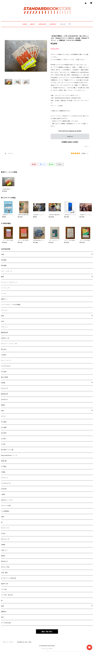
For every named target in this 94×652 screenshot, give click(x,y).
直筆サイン (4, 299)
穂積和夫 (4, 611)
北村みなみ (4, 399)
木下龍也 (4, 466)
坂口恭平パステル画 (7, 450)
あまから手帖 (5, 567)
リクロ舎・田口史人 (7, 595)
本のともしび (5, 539)
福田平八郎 (4, 584)
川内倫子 (4, 355)
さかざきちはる (6, 366)
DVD (2, 321)
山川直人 (4, 438)
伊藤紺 (3, 544)
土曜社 (3, 494)
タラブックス (5, 528)
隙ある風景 (4, 377)
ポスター (4, 416)
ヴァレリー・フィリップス (9, 344)
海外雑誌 (4, 260)
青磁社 (3, 556)
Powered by (45, 648)
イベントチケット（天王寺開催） (11, 304)
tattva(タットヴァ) (7, 500)
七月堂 (3, 444)
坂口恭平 (4, 433)
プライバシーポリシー (8, 642)
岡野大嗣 (4, 461)
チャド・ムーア (6, 360)
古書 (2, 517)
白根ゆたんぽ (5, 338)
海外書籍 (4, 265)
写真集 (3, 383)
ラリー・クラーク (6, 271)
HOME (25, 24)
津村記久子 (4, 561)
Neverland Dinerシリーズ (9, 455)
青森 (2, 606)
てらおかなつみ (6, 483)
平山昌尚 (4, 422)
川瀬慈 (3, 472)
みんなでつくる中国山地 (8, 578)
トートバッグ (5, 288)
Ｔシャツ (4, 293)
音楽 (2, 411)
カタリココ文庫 (6, 505)
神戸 (2, 617)
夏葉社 (3, 405)
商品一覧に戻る (47, 632)
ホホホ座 (4, 589)
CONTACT (53, 24)
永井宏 (3, 533)
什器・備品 (4, 572)
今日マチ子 (4, 388)
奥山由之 (4, 349)
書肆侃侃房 (4, 332)
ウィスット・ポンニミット (9, 282)
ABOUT (32, 24)
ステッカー (4, 310)
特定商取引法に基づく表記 (24, 642)
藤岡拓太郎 (4, 394)
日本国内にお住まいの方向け (70, 142)
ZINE (2, 254)
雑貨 (2, 277)
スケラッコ (4, 477)
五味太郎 (4, 489)
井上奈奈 (4, 371)
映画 (2, 316)
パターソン (4, 327)
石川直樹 (4, 427)
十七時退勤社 (5, 511)
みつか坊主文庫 (6, 623)
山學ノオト (4, 550)
